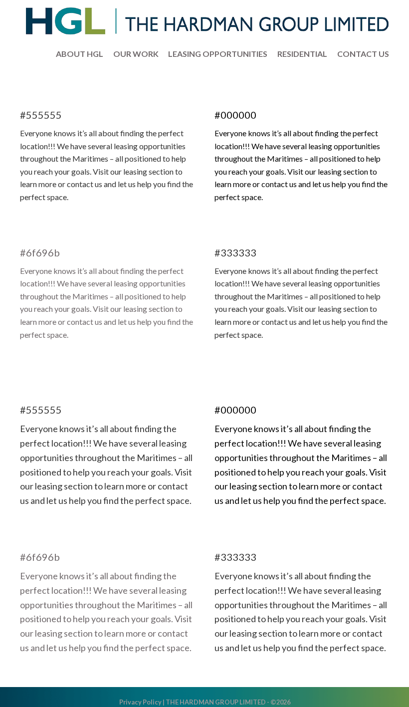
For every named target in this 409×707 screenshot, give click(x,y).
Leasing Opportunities (220, 53)
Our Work (139, 53)
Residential (305, 53)
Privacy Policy (140, 702)
